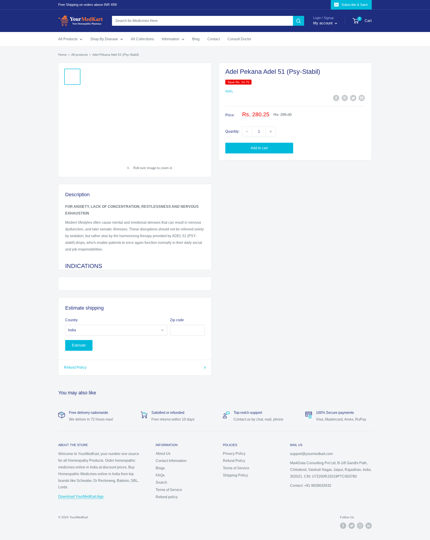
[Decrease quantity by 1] (247, 131)
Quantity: (232, 131)
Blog (196, 39)
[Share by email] (362, 97)
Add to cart (259, 148)
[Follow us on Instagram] (360, 526)
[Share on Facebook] (336, 97)
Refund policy (167, 497)
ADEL (229, 91)
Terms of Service (169, 490)
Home (62, 54)
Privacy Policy (234, 453)
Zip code (177, 320)
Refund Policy (75, 367)
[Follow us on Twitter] (351, 526)
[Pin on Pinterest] (345, 97)
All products (79, 54)
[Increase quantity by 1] (270, 131)
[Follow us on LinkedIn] (369, 526)
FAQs (160, 475)
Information (170, 39)
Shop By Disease (104, 39)
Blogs (160, 468)
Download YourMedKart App (80, 496)
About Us (163, 453)
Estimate (79, 345)
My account (323, 23)
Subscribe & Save (354, 4)
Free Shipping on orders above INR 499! (87, 4)
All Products (67, 39)
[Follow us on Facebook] (343, 526)
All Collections (142, 39)
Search (161, 482)
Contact (213, 39)
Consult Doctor (239, 39)
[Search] (298, 21)
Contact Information (171, 461)
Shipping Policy (235, 475)
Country (71, 320)
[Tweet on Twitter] (353, 97)
